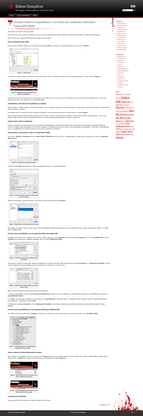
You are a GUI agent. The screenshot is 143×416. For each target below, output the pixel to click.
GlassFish (119, 105)
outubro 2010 (121, 35)
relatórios (133, 126)
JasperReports (22, 28)
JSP (134, 121)
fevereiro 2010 (121, 47)
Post (21, 35)
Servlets (133, 129)
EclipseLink (125, 102)
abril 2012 (120, 27)
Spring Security (125, 134)
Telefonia (132, 134)
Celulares (122, 94)
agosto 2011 (121, 31)
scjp (123, 129)
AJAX (117, 94)
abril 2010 (120, 43)
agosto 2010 (121, 37)
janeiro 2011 (121, 33)
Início (11, 15)
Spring (119, 83)
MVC (122, 124)
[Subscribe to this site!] (133, 7)
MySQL (127, 123)
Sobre (35, 15)
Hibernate (120, 60)
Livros (119, 123)
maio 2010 (120, 41)
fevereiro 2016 (121, 25)
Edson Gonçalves (29, 6)
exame (131, 102)
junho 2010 (121, 39)
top (132, 412)
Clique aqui (11, 400)
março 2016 (121, 23)
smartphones (118, 131)
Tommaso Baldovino (81, 412)
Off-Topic (120, 77)
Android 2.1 (121, 56)
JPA (117, 117)
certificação (118, 98)
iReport (120, 66)
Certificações (121, 58)
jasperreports (126, 111)
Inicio (16, 28)
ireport (121, 111)
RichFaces (120, 79)
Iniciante (120, 62)
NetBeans (120, 126)
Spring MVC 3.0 (122, 85)
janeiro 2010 (121, 49)
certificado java (127, 94)
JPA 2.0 (120, 72)
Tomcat (120, 87)
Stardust (23, 412)
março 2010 (121, 45)
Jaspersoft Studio (31, 28)
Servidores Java (122, 81)
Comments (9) (103, 404)
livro (117, 123)
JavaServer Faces (128, 114)
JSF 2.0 (120, 74)
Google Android (125, 105)
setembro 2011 (122, 29)
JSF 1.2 (123, 121)
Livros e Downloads (23, 15)
